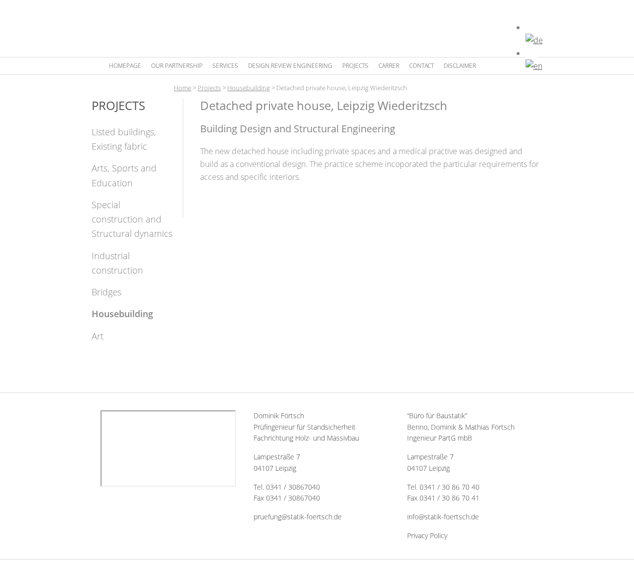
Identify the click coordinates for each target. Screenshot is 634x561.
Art (98, 336)
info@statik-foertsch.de (443, 516)
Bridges (106, 292)
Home (182, 87)
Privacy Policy (427, 535)
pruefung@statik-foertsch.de (298, 516)
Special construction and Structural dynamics (132, 219)
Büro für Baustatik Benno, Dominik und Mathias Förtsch (309, 30)
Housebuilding (248, 87)
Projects (209, 87)
